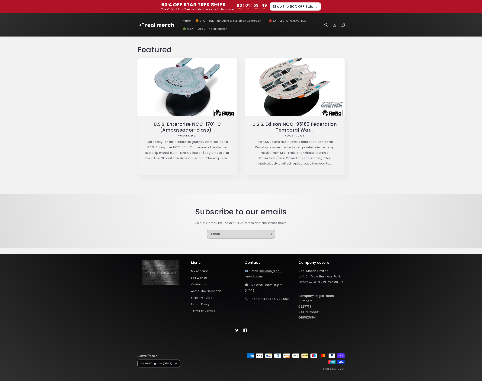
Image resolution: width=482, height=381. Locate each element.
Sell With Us (199, 278)
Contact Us (199, 284)
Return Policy (200, 304)
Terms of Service (203, 311)
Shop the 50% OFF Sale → (295, 6)
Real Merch (338, 369)
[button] (229, 21)
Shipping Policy (201, 297)
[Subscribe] (270, 234)
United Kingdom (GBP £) (156, 363)
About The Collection (206, 291)
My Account (199, 271)
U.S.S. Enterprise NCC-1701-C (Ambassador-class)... (187, 127)
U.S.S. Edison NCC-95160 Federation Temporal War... (294, 127)
